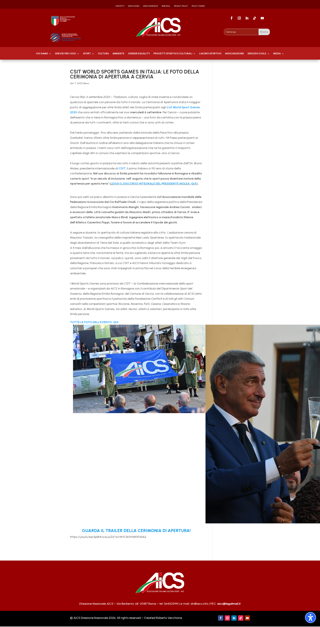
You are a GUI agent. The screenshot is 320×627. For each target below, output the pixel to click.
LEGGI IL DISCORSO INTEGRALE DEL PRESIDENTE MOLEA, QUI (153, 183)
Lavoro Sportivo (210, 53)
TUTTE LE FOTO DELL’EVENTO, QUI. (95, 322)
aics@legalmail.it (229, 604)
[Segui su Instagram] (239, 18)
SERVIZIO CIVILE (257, 53)
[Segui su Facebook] (231, 18)
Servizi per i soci (65, 53)
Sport (87, 53)
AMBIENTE (118, 53)
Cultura (103, 53)
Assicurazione (234, 53)
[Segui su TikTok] (255, 18)
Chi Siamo (42, 53)
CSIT (122, 168)
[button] (74, 310)
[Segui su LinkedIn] (247, 18)
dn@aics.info (199, 604)
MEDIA (277, 53)
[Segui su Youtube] (262, 18)
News (86, 83)
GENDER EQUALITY (139, 53)
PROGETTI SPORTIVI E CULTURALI (173, 53)
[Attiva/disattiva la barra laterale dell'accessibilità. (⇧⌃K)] (310, 617)
